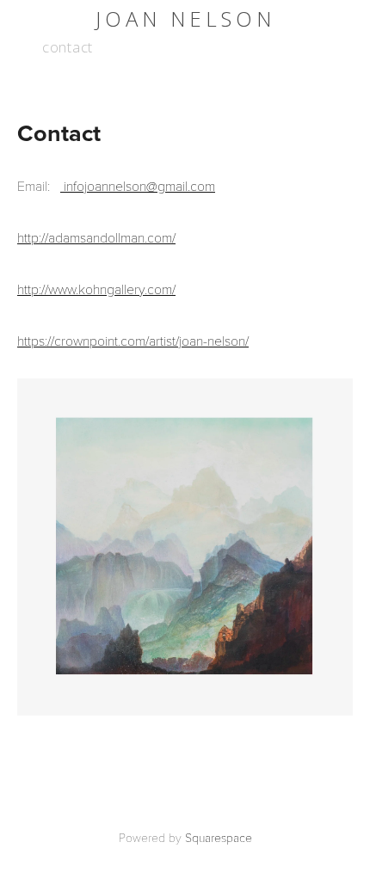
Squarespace (218, 837)
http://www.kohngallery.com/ (96, 289)
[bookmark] (185, 18)
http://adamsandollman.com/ (96, 237)
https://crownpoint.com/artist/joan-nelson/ (133, 340)
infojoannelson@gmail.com (137, 185)
